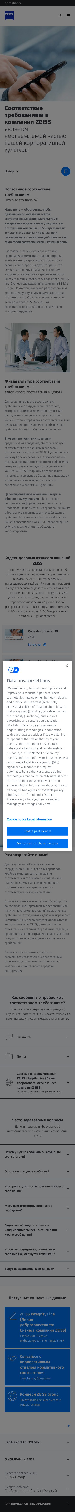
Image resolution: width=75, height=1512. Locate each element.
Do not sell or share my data (37, 843)
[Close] (67, 665)
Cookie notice (17, 819)
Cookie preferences (37, 831)
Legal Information (39, 819)
